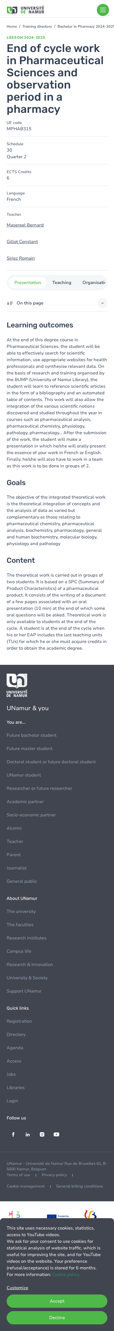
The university (21, 911)
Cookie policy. (66, 1275)
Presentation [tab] (27, 283)
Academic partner (25, 802)
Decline (57, 1318)
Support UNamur (24, 991)
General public (22, 881)
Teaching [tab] (61, 283)
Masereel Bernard (25, 225)
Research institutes (26, 938)
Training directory (37, 26)
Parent (14, 855)
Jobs (11, 1074)
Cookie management (26, 1186)
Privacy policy (54, 1175)
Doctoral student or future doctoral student (51, 762)
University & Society (27, 978)
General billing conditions (79, 1186)
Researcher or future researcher (39, 788)
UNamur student (24, 775)
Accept (57, 1301)
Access (14, 1061)
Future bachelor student (31, 735)
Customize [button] (17, 1288)
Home (12, 26)
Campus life (19, 951)
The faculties (20, 925)
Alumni (14, 828)
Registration (19, 1021)
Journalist (17, 868)
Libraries (16, 1088)
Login (12, 1101)
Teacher (15, 841)
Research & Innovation (30, 965)
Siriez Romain (21, 258)
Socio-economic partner (31, 815)
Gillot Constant (22, 242)
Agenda (15, 1048)
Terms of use (18, 1175)
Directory (16, 1035)
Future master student (30, 749)
